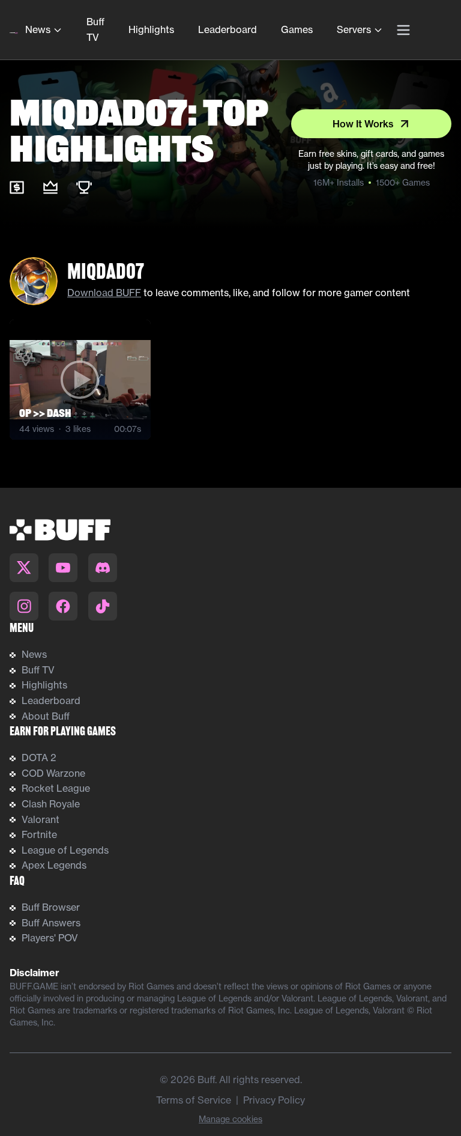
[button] (80, 380)
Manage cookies (230, 1119)
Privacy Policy (274, 1100)
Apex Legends (54, 865)
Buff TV (95, 29)
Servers (354, 29)
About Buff (46, 716)
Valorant (40, 819)
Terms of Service (193, 1100)
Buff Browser (51, 907)
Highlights (151, 29)
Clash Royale (51, 804)
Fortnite (39, 834)
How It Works (363, 124)
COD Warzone (53, 773)
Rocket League (56, 788)
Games (297, 29)
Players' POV (50, 938)
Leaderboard (227, 29)
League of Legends (65, 850)
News (37, 29)
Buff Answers (51, 923)
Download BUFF (104, 293)
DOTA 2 (39, 758)
